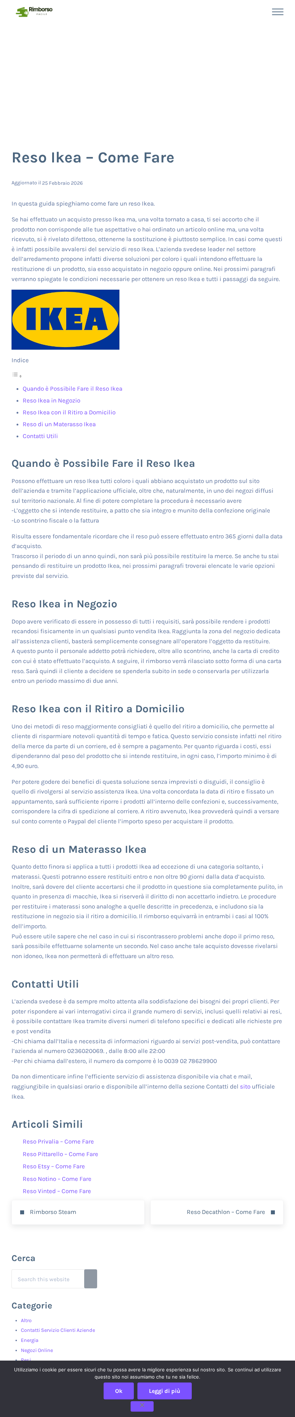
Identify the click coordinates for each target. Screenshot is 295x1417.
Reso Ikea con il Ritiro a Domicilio (69, 412)
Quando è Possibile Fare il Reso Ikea (72, 388)
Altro (26, 1320)
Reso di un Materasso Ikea (59, 424)
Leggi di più (164, 1391)
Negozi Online (37, 1350)
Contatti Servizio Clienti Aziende (58, 1330)
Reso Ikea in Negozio (51, 400)
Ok (118, 1391)
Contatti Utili (40, 436)
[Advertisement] (147, 77)
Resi (26, 1360)
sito (245, 1086)
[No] (142, 1406)
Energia (29, 1340)
